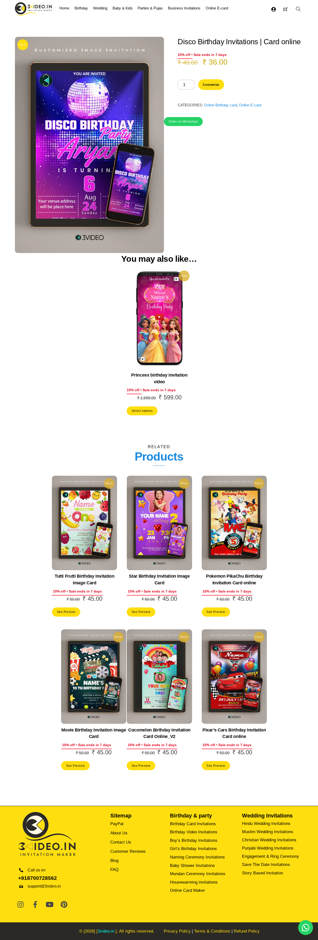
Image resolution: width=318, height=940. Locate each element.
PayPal (116, 823)
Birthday (81, 8)
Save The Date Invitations (266, 864)
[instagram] (21, 904)
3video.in (106, 931)
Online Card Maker (187, 890)
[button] (183, 121)
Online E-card (217, 8)
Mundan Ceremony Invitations (197, 873)
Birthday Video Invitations (193, 832)
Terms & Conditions (212, 931)
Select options (142, 410)
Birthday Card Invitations (193, 823)
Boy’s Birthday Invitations (193, 840)
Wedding (100, 8)
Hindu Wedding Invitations (266, 823)
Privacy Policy (177, 931)
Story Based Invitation (262, 873)
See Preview (66, 611)
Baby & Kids (123, 8)
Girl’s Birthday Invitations (193, 848)
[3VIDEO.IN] (33, 8)
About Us (118, 833)
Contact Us (120, 842)
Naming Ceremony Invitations (197, 857)
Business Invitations (184, 8)
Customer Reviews (128, 851)
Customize (211, 84)
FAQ (114, 869)
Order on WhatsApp (183, 121)
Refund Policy (247, 931)
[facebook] (35, 904)
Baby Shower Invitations (192, 865)
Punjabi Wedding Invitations (267, 848)
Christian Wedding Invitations (269, 840)
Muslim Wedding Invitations (267, 831)
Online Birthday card (220, 105)
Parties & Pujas (150, 8)
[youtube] (50, 904)
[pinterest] (64, 904)
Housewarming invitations (194, 882)
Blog (114, 860)
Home (64, 8)
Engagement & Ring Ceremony (270, 856)
